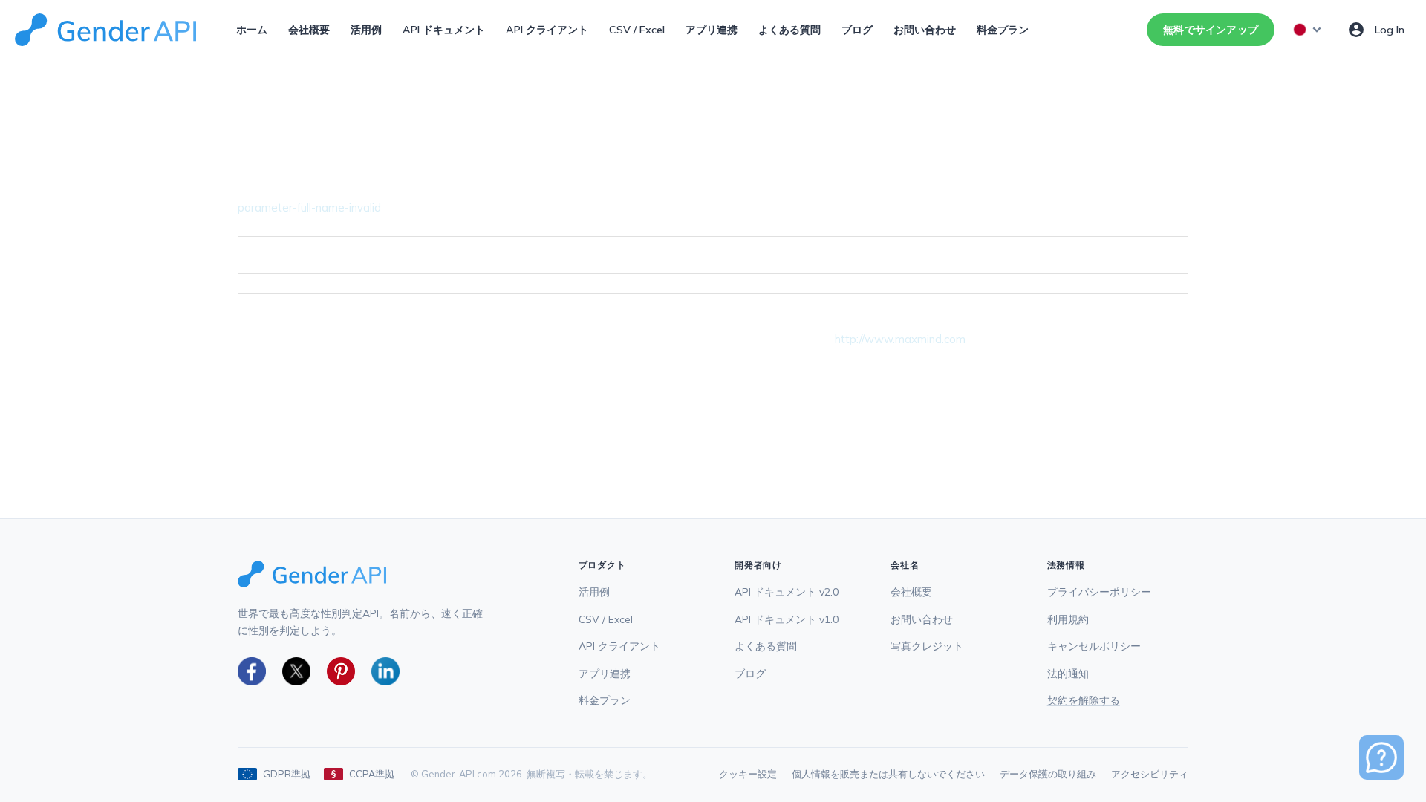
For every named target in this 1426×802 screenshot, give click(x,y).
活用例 (366, 29)
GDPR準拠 (286, 774)
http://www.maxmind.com (900, 339)
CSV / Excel (637, 29)
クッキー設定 (748, 774)
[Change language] (1308, 29)
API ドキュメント (444, 29)
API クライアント (547, 29)
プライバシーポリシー (1099, 591)
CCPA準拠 (371, 774)
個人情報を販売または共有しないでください (888, 774)
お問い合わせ (924, 29)
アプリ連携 (712, 29)
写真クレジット (927, 645)
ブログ (857, 29)
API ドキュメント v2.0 (787, 591)
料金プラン (1003, 29)
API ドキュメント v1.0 (787, 619)
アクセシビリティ (1149, 774)
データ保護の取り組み (1048, 774)
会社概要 (309, 29)
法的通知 (1068, 673)
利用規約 (1068, 619)
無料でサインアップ (1210, 29)
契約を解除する (1083, 700)
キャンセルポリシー (1094, 645)
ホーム (251, 29)
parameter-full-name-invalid (309, 207)
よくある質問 (789, 29)
